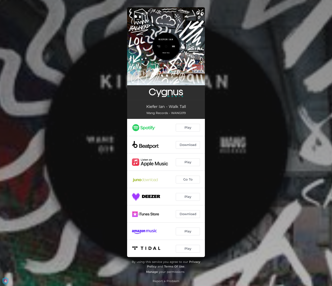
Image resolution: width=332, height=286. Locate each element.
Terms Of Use (174, 266)
